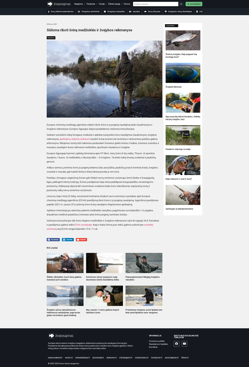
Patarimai (91, 4)
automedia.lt (98, 357)
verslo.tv (69, 357)
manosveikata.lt (55, 357)
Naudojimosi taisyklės (158, 344)
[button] (53, 239)
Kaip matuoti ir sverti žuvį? (179, 179)
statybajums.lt (125, 357)
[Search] (181, 4)
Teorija (102, 4)
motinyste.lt (156, 357)
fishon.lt (185, 357)
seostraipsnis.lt (172, 357)
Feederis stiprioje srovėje (178, 149)
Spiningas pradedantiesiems (179, 209)
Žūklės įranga (114, 4)
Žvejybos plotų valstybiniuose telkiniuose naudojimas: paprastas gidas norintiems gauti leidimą (63, 313)
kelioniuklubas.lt (82, 357)
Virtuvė (127, 4)
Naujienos (78, 4)
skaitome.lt (111, 357)
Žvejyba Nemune (174, 87)
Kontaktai (153, 347)
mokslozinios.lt (141, 357)
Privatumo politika (157, 341)
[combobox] (155, 4)
